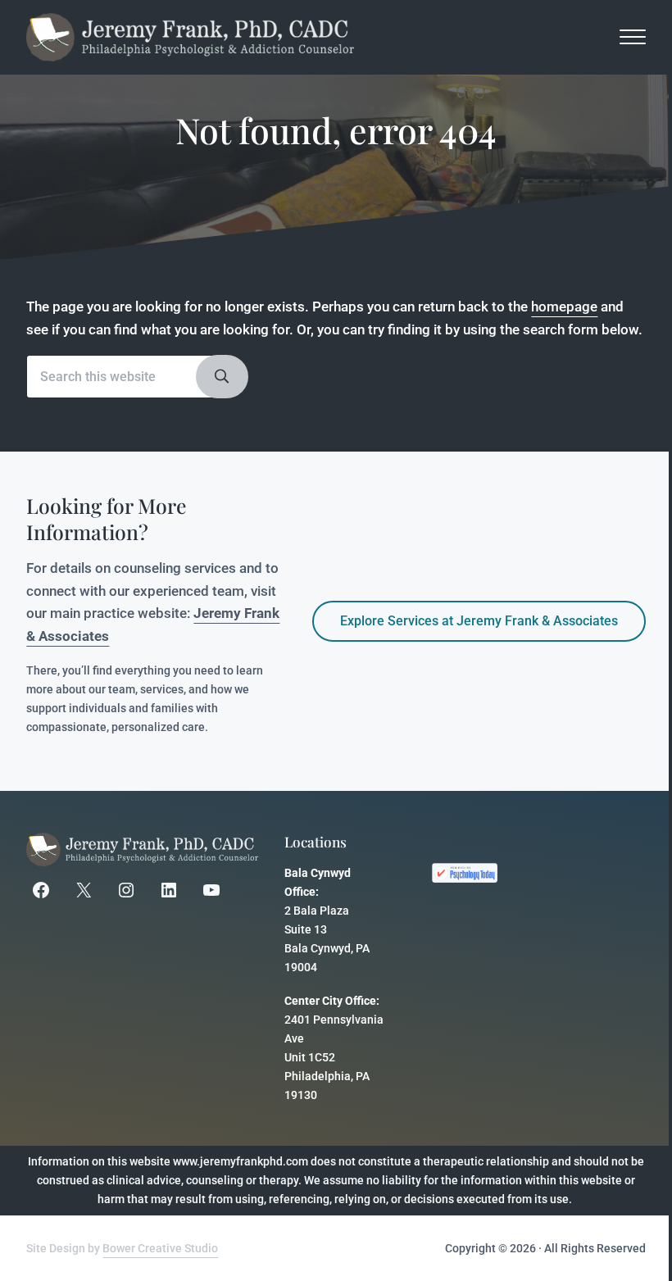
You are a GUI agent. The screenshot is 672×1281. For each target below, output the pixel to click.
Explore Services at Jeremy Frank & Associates (479, 621)
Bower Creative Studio (160, 1249)
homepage (564, 306)
